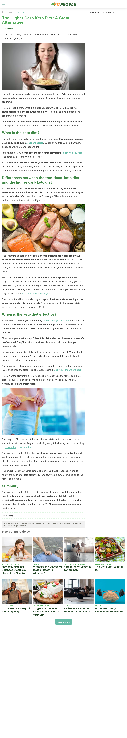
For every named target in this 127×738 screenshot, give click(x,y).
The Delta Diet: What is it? (109, 568)
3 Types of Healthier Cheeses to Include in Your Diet (46, 611)
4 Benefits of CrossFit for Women (77, 568)
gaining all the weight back (68, 370)
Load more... (63, 622)
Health (36, 564)
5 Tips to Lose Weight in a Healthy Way (16, 610)
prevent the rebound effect (18, 447)
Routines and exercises (74, 564)
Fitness (67, 606)
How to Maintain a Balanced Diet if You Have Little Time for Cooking (14, 570)
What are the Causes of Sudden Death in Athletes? (47, 570)
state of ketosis (34, 143)
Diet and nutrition (9, 12)
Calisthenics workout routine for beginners (77, 610)
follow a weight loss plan (56, 320)
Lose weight (22, 12)
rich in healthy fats (72, 153)
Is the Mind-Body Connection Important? (109, 610)
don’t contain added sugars (36, 293)
